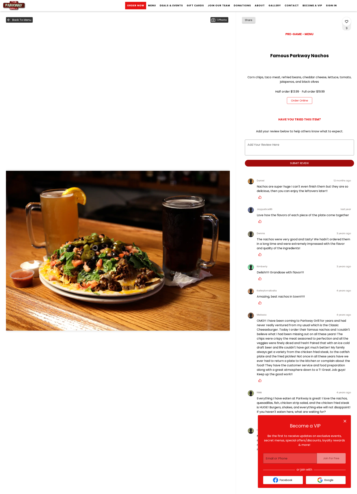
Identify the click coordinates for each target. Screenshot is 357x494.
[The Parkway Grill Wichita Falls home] (19, 5)
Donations (242, 5)
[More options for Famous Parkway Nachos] (346, 21)
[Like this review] (261, 197)
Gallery (274, 5)
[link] (299, 100)
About (260, 5)
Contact (292, 5)
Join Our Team (219, 5)
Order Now (135, 5)
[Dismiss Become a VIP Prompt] (344, 421)
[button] (19, 20)
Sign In (331, 5)
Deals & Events (171, 5)
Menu (152, 5)
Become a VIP (312, 5)
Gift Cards (195, 5)
